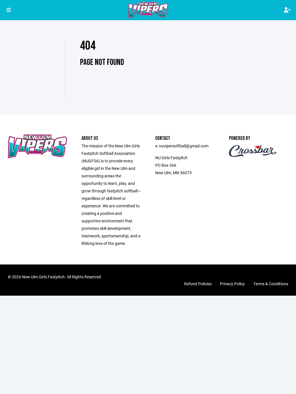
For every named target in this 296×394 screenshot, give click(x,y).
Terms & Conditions (270, 283)
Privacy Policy (232, 283)
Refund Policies (198, 283)
